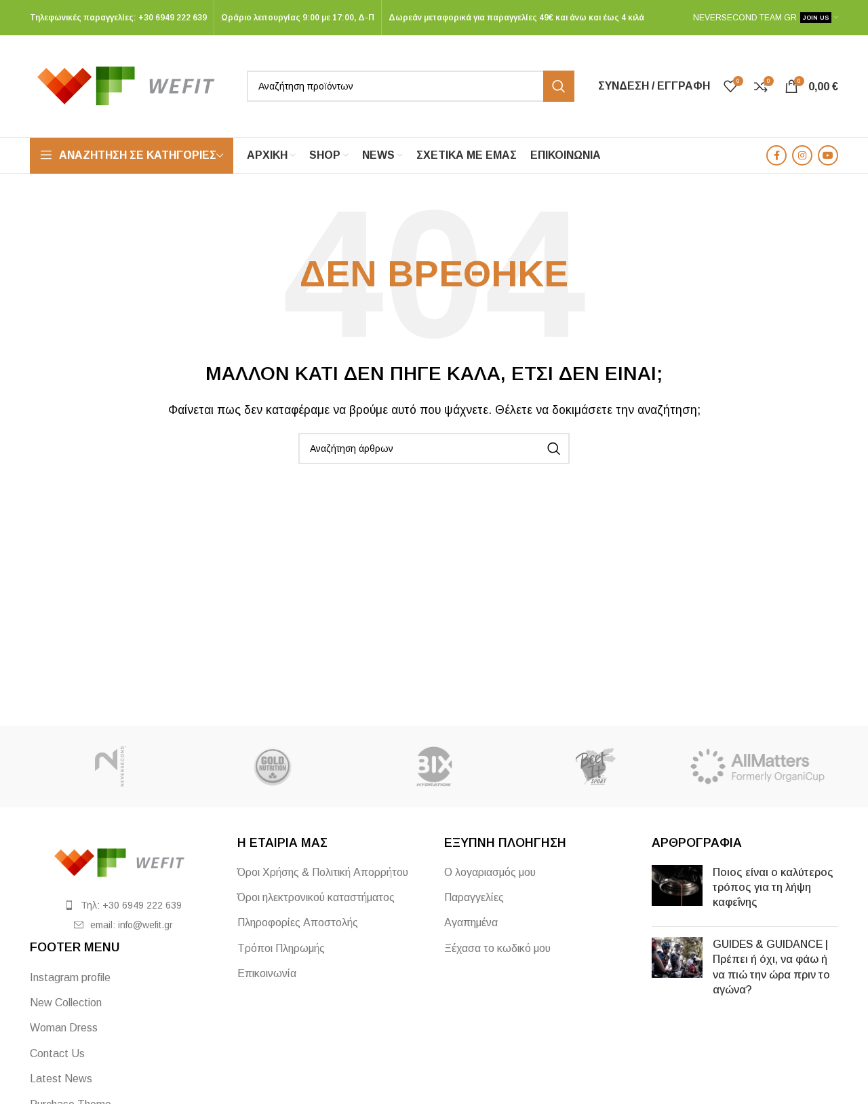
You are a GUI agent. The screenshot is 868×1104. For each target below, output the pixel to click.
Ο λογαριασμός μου (490, 872)
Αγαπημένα (471, 922)
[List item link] (123, 905)
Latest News (61, 1078)
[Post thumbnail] (677, 890)
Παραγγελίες (474, 897)
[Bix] (434, 767)
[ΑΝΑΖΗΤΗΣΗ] (558, 86)
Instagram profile (70, 977)
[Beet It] (595, 767)
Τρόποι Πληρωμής (281, 948)
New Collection (66, 1002)
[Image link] (123, 861)
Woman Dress (64, 1027)
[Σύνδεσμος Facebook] (776, 155)
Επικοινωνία (266, 973)
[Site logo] (131, 85)
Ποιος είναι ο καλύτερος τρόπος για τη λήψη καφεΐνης (773, 888)
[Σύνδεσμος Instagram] (802, 155)
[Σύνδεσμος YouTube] (828, 155)
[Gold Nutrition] (272, 767)
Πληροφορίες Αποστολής (297, 922)
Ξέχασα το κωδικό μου (497, 948)
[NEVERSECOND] (110, 767)
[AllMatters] (757, 767)
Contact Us (57, 1053)
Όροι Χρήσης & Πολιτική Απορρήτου (322, 872)
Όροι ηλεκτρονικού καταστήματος (316, 897)
